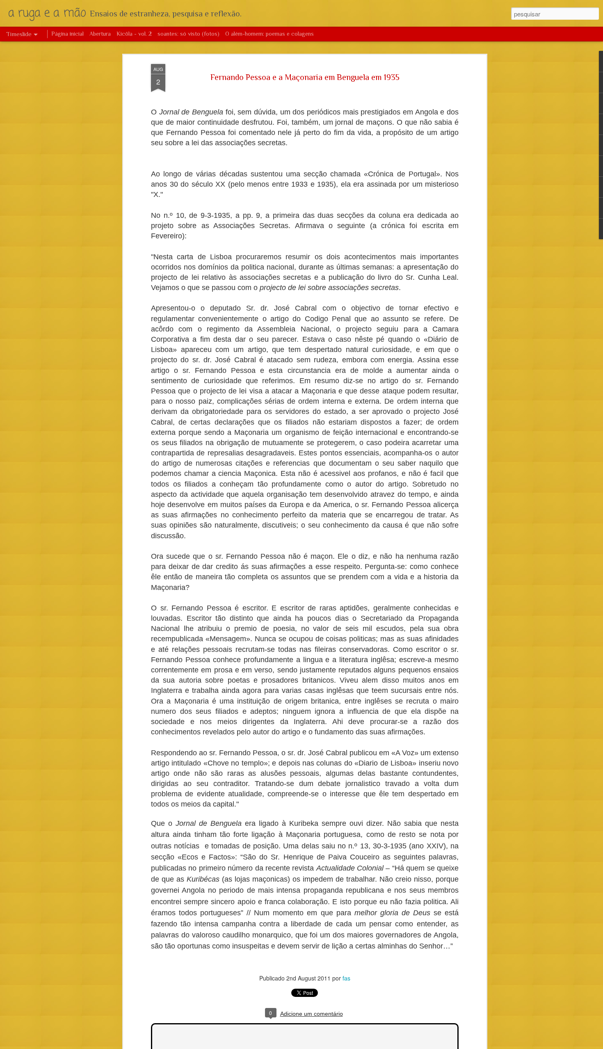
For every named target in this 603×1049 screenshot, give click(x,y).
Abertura (100, 33)
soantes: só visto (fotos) (188, 33)
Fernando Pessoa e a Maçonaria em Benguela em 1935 (305, 77)
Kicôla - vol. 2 (134, 33)
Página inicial (67, 33)
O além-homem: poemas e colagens (269, 33)
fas (346, 978)
